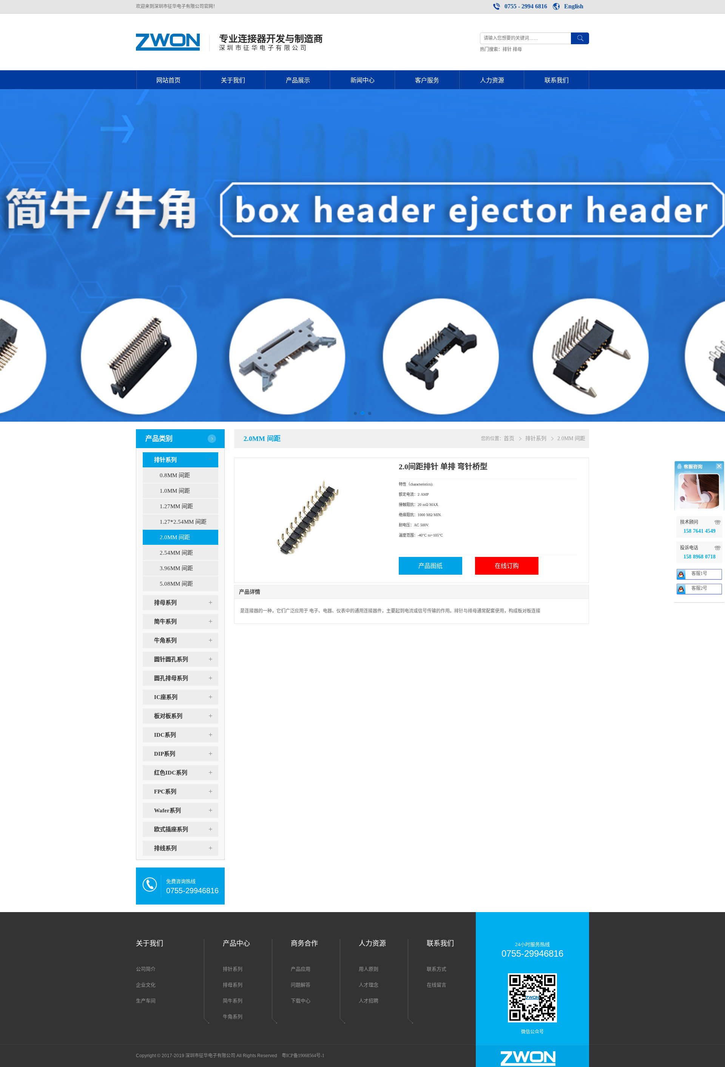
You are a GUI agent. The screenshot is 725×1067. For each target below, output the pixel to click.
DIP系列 (164, 754)
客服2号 (699, 588)
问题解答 (300, 985)
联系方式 (436, 969)
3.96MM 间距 (176, 568)
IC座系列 (165, 697)
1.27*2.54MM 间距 (183, 522)
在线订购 (507, 566)
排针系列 (165, 460)
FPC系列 (165, 792)
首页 (509, 438)
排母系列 (165, 603)
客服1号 (699, 573)
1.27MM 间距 (176, 506)
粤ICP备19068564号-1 (303, 1055)
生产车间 (146, 1001)
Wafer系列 (167, 810)
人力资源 (492, 80)
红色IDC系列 (170, 773)
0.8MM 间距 (175, 475)
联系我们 (557, 80)
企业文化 (146, 985)
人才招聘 (368, 1001)
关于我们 (233, 80)
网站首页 (168, 80)
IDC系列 (165, 735)
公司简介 (146, 969)
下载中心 (300, 1001)
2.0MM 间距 (175, 537)
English (573, 6)
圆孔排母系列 (171, 678)
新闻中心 (362, 80)
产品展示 (298, 80)
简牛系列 (165, 622)
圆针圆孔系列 (171, 659)
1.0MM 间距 (175, 491)
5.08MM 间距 (176, 584)
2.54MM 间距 (176, 553)
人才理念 (368, 985)
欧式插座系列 (171, 829)
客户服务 (427, 80)
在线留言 (436, 985)
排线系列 (165, 848)
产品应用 (300, 969)
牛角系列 (165, 640)
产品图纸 (430, 566)
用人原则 (368, 969)
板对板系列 (168, 716)
